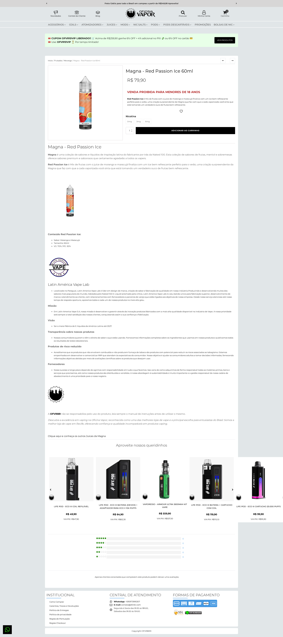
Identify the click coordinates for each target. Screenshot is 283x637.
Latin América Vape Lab (68, 284)
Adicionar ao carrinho (185, 130)
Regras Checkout (57, 623)
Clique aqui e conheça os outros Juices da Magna (77, 436)
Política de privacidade (60, 614)
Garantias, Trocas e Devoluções (64, 606)
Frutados (58, 60)
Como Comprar (56, 602)
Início (50, 60)
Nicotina (131, 116)
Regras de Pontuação (59, 619)
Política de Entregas (59, 610)
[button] (46, 3)
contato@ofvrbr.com (131, 605)
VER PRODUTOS (225, 40)
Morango (68, 60)
